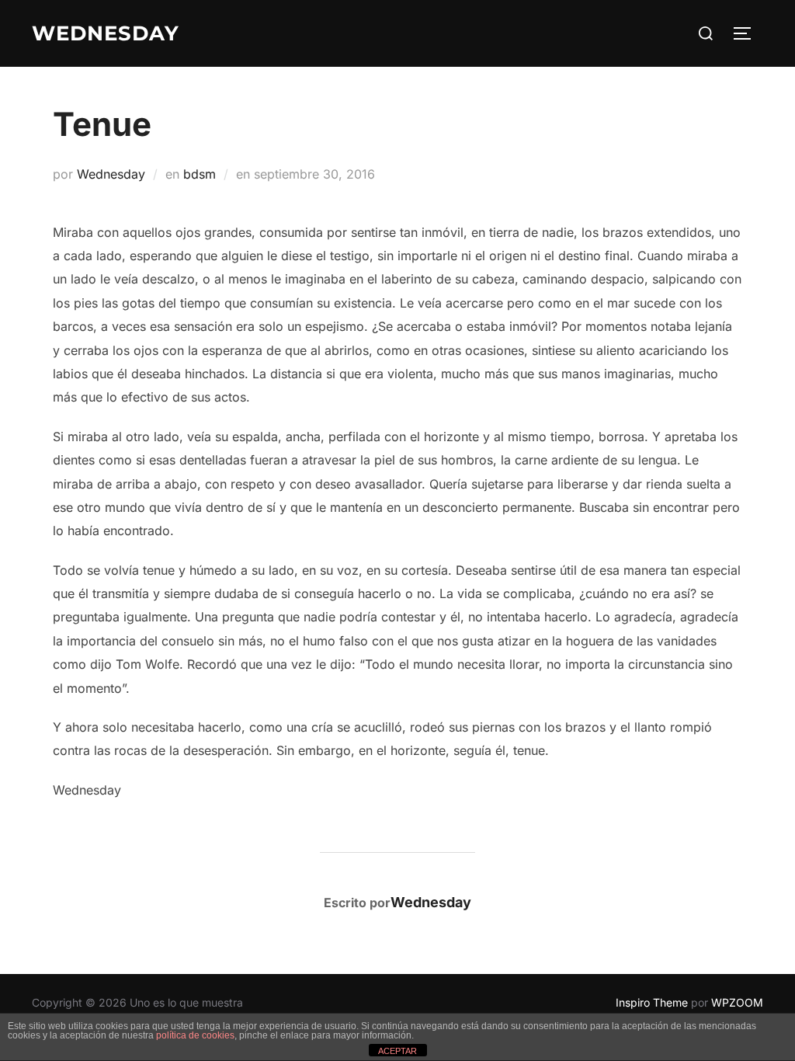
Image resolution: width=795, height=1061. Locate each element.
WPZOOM (737, 1002)
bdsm (199, 174)
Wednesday (111, 174)
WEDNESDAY (105, 33)
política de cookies (195, 1035)
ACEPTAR (397, 1051)
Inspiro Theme (652, 1002)
